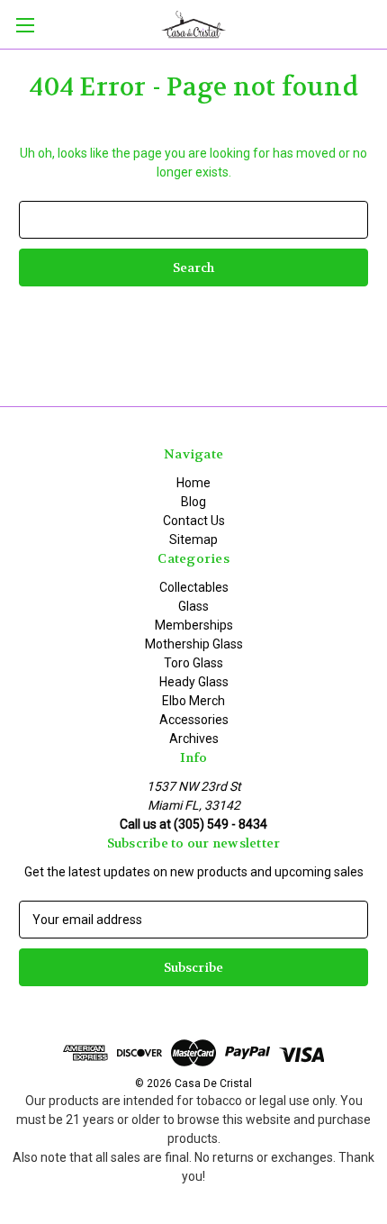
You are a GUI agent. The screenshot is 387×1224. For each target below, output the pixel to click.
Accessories (194, 719)
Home (193, 483)
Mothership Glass (194, 644)
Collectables (194, 587)
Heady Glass (194, 682)
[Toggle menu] (25, 25)
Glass (193, 606)
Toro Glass (193, 663)
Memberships (194, 625)
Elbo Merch (193, 701)
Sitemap (193, 539)
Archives (194, 738)
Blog (193, 501)
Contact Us (194, 520)
